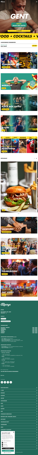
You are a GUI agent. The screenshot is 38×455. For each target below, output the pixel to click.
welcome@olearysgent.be (5, 321)
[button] (37, 2)
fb (1, 382)
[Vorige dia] (34, 158)
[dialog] (8, 442)
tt (7, 382)
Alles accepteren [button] (8, 450)
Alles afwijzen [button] (7, 448)
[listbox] (13, 432)
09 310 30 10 (3, 318)
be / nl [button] (2, 375)
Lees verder (35, 45)
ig (4, 382)
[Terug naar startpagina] (3, 1)
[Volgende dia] (36, 158)
